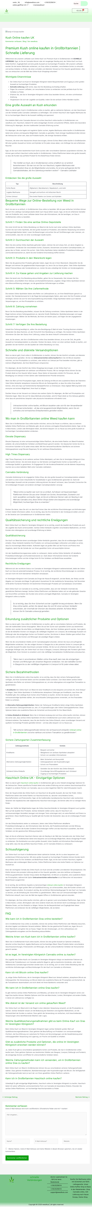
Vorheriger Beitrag (9, 1097)
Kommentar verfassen (13, 41)
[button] (45, 10)
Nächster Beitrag (82, 1097)
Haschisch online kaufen (29, 783)
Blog (24, 41)
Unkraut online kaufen (55, 885)
